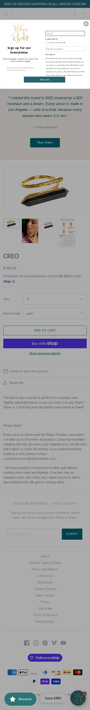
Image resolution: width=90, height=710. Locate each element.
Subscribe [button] (44, 79)
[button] (86, 23)
